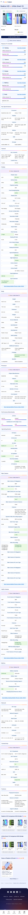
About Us (6, 896)
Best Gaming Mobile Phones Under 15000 (14, 407)
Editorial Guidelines (17, 899)
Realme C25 (3, 26)
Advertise (22, 896)
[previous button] (3, 825)
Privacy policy (9, 899)
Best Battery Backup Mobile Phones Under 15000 (14, 697)
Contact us (16, 896)
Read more (24, 8)
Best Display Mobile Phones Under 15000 (14, 286)
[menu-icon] (1, 2)
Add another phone (14, 37)
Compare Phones (8, 883)
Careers (11, 896)
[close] (13, 13)
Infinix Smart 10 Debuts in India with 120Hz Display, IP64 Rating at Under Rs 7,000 (7, 873)
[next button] (25, 825)
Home (2, 883)
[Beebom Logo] (7, 2)
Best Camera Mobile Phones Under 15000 (14, 584)
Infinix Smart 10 (18, 26)
